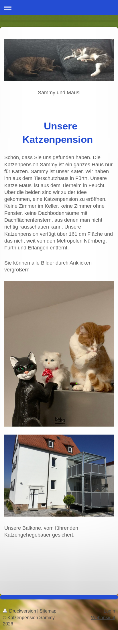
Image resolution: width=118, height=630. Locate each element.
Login (109, 611)
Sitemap (48, 611)
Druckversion (22, 611)
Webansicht (103, 617)
